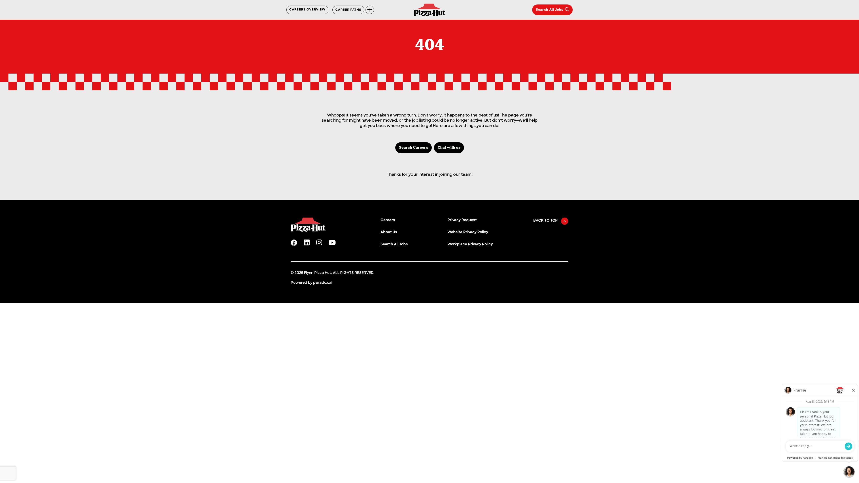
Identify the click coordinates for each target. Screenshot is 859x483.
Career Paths (348, 10)
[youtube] (332, 242)
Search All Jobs (549, 10)
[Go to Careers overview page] (430, 10)
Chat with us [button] (449, 148)
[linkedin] (307, 242)
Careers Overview (307, 9)
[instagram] (319, 242)
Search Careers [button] (413, 148)
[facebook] (294, 242)
